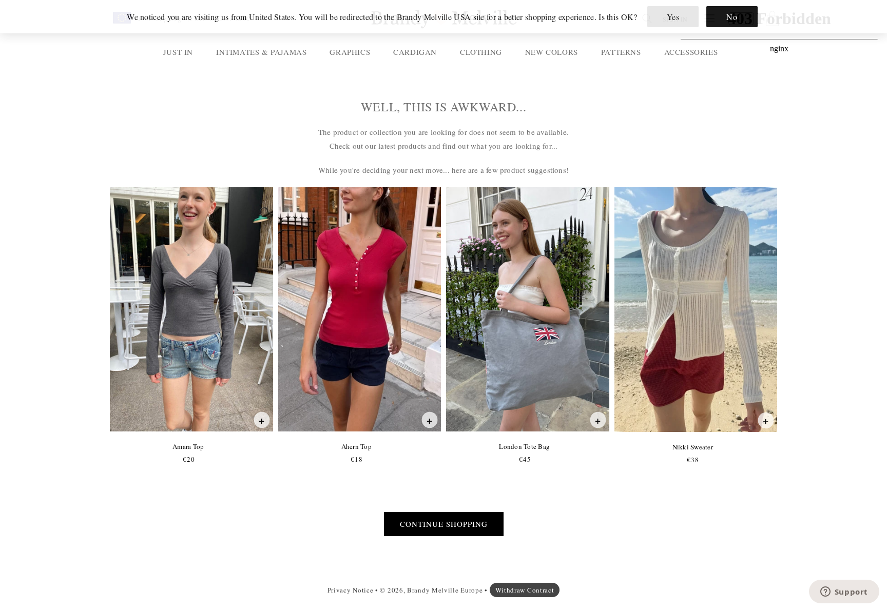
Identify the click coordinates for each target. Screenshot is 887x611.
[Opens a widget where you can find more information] (843, 592)
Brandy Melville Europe (445, 590)
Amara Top (188, 446)
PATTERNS (621, 52)
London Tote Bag (524, 446)
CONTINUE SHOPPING (444, 524)
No (731, 16)
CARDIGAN (415, 52)
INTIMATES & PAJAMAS (261, 52)
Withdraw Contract (524, 590)
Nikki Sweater (692, 446)
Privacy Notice (350, 590)
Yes (673, 16)
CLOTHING (481, 52)
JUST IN (178, 52)
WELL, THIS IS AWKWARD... (443, 107)
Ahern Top (356, 446)
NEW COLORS (551, 52)
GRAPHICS (350, 52)
